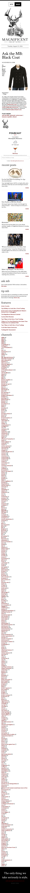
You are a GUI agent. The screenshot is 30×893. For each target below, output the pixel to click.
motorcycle (4, 640)
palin (2, 674)
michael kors (4, 630)
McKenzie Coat (12, 104)
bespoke (3, 396)
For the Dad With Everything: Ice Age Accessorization (13, 180)
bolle (2, 406)
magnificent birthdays (7, 610)
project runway (5, 695)
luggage (3, 606)
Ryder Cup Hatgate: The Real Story (12, 269)
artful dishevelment (7, 370)
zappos (3, 864)
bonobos (3, 408)
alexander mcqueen (6, 358)
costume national (6, 465)
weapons (3, 843)
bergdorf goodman (6, 395)
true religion (4, 812)
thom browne (5, 789)
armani (3, 368)
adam (2, 353)
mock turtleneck (6, 634)
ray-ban (3, 705)
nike (2, 655)
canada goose (5, 425)
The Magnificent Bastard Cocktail (10, 314)
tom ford (3, 799)
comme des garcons (6, 451)
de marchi (4, 470)
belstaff (3, 388)
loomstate (4, 603)
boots (3, 410)
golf (2, 533)
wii (2, 850)
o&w (2, 660)
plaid (2, 686)
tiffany (3, 792)
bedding (3, 385)
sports (3, 757)
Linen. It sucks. (5, 306)
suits (2, 764)
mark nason (4, 617)
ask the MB (5, 115)
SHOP (18, 4)
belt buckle (4, 389)
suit (2, 762)
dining (3, 477)
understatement (6, 825)
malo (2, 613)
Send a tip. (17, 297)
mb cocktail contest (6, 624)
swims (3, 772)
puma (2, 699)
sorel (2, 752)
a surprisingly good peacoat (13, 106)
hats (2, 543)
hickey (3, 553)
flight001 (3, 510)
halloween (4, 540)
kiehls (3, 584)
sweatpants (4, 769)
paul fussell (4, 681)
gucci (2, 537)
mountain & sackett (7, 641)
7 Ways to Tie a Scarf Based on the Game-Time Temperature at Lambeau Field (14, 322)
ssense (3, 758)
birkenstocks (5, 399)
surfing (3, 766)
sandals (3, 726)
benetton (4, 394)
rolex (2, 716)
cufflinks (3, 468)
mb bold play (4, 623)
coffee (3, 444)
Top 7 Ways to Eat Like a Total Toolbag (12, 319)
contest (3, 454)
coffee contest (5, 446)
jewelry (3, 574)
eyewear (3, 498)
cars (2, 427)
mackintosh (4, 607)
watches (3, 841)
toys (2, 805)
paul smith (4, 682)
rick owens (4, 710)
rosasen (3, 717)
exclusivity (4, 496)
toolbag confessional (7, 803)
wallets (3, 837)
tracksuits (4, 808)
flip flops (3, 512)
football (3, 515)
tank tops (4, 776)
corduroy (3, 460)
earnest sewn (5, 485)
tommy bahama (5, 801)
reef (2, 707)
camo (2, 422)
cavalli (3, 430)
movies (3, 643)
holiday (3, 554)
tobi (2, 795)
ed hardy (3, 486)
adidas (3, 354)
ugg (2, 822)
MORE (27, 188)
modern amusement (7, 636)
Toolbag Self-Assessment (8, 330)
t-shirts (3, 775)
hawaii (3, 544)
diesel (14, 117)
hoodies (3, 555)
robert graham (5, 712)
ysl (2, 863)
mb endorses (4, 627)
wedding (3, 844)
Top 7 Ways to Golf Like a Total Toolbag (12, 325)
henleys (3, 550)
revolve (3, 709)
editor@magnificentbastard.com (17, 160)
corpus (3, 461)
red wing (3, 706)
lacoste (3, 586)
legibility (3, 596)
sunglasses (4, 765)
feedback (3, 505)
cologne (3, 450)
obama (3, 662)
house (3, 557)
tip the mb (4, 794)
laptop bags (4, 592)
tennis (3, 781)
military (3, 631)
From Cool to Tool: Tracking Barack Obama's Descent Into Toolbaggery (13, 311)
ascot (2, 371)
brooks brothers (5, 417)
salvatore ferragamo (7, 724)
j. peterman (4, 562)
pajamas (3, 672)
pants (2, 678)
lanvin (3, 589)
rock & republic (5, 713)
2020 (2, 341)
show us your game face (8, 744)
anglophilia (4, 365)
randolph (3, 703)
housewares (4, 558)
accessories (4, 351)
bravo (2, 416)
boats (2, 405)
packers (3, 671)
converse (3, 456)
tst (2, 815)
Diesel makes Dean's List (14, 109)
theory (3, 786)
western (3, 846)
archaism (3, 367)
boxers (3, 415)
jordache (3, 578)
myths (3, 648)
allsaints (3, 361)
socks (2, 751)
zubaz (3, 865)
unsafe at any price (6, 829)
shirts (3, 740)
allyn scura (4, 363)
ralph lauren (4, 702)
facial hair (4, 499)
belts (2, 391)
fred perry (4, 517)
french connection (6, 519)
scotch (3, 731)
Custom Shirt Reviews (7, 316)
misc (2, 633)
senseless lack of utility (8, 734)
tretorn (3, 810)
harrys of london (6, 541)
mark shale (4, 619)
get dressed (4, 524)
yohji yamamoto (5, 860)
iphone (3, 560)
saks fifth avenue (6, 721)
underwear (4, 826)
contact (3, 453)
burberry (3, 419)
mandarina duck (5, 615)
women (3, 851)
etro (2, 494)
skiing (3, 745)
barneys (3, 382)
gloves (3, 531)
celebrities (4, 432)
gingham (3, 529)
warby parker (5, 839)
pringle (3, 692)
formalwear (4, 516)
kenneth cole (5, 582)
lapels (2, 591)
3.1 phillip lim (4, 344)
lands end (4, 588)
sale (2, 723)
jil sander (3, 575)
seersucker (4, 733)
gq (2, 534)
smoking (3, 748)
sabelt (3, 720)
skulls (2, 747)
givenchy (3, 530)
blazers (3, 401)
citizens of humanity (7, 439)
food (2, 513)
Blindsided (5, 222)
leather (3, 595)
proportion (4, 696)
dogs (2, 479)
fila (2, 506)
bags (2, 375)
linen (2, 599)
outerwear (19, 115)
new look (3, 654)
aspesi (3, 374)
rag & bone (4, 700)
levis (2, 598)
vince (2, 833)
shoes (3, 741)
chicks (3, 436)
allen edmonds (5, 360)
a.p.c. (2, 350)
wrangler (3, 855)
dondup (3, 482)
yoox (2, 861)
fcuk (2, 502)
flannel (3, 508)
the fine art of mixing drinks (9, 783)
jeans (2, 572)
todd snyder (4, 796)
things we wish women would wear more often (14, 788)
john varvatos (5, 576)
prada (2, 691)
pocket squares (5, 688)
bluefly (3, 402)
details (3, 474)
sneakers (3, 750)
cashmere (4, 429)
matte (3, 620)
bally (2, 378)
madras (3, 609)
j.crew (2, 564)
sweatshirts (4, 771)
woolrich (3, 853)
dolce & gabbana (5, 481)
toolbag (3, 802)
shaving (3, 738)
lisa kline (3, 600)
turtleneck (4, 818)
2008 (2, 337)
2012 (2, 339)
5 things (3, 346)
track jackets (5, 806)
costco (3, 464)
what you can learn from (8, 847)
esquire (3, 491)
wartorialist (4, 840)
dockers (3, 478)
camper (3, 423)
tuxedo (3, 819)
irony (2, 561)
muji (2, 645)
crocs (2, 467)
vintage (3, 834)
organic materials (6, 668)
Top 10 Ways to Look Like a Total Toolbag (13, 308)
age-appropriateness (7, 357)
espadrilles (4, 489)
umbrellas (4, 823)
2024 (2, 343)
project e (3, 693)
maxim (3, 622)
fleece (3, 509)
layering (3, 593)
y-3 (2, 858)
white (2, 848)
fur (2, 522)
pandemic (4, 675)
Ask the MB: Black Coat (12, 55)
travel (3, 809)
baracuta (3, 381)
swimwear (4, 774)
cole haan (4, 448)
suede (3, 761)
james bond (4, 569)
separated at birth (6, 736)
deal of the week (6, 471)
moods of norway (6, 638)
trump (3, 813)
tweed (3, 820)
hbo (2, 546)
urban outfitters (5, 830)
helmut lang (4, 548)
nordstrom (4, 658)
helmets (3, 547)
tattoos (3, 779)
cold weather (5, 447)
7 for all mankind (6, 347)
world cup (4, 854)
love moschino (5, 605)
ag (2, 356)
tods (2, 798)
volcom (3, 836)
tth (2, 816)
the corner (4, 782)
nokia (2, 657)
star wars (3, 759)
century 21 (4, 434)
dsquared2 (4, 484)
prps (2, 698)
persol (3, 685)
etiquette (4, 492)
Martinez (15, 153)
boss (2, 412)
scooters (3, 730)
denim (3, 472)
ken (2, 581)
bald (2, 377)
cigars (3, 437)
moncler (3, 637)
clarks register (5, 441)
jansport (3, 571)
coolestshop (4, 457)
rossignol (3, 719)
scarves (3, 728)
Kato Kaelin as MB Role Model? (12, 202)
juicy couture (5, 579)
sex (2, 737)
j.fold (2, 565)
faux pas (3, 501)
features (3, 503)
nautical (3, 651)
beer (2, 387)
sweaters (3, 768)
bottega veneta (5, 413)
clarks (3, 440)
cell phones (4, 433)
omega (3, 665)
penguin (3, 684)
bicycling (3, 398)
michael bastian (5, 629)
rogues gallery (5, 714)
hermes (3, 551)
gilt (2, 527)
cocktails (3, 443)
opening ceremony (6, 667)
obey (2, 664)
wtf (2, 857)
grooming (4, 536)
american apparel (6, 364)
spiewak (12, 115)
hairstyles (4, 539)
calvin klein (4, 420)
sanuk (3, 727)
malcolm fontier (5, 612)
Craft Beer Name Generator (9, 327)
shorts (3, 743)
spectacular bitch (6, 754)
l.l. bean (3, 585)
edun (2, 488)
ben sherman (4, 392)
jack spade (4, 567)
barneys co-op (5, 384)
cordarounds (5, 458)
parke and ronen (5, 679)
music (2, 647)
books (3, 409)
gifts (2, 526)
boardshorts (4, 403)
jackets (3, 568)
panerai (3, 676)
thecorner (4, 785)
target (3, 778)
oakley (3, 661)
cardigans (4, 426)
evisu (2, 495)
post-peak (4, 689)
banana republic (7, 117)
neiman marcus (5, 653)
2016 (2, 340)
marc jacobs (4, 616)
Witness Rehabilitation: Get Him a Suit (14, 247)
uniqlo (3, 827)
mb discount (4, 626)
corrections (4, 463)
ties (2, 791)
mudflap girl (4, 644)
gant (2, 523)
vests (2, 832)
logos (2, 602)
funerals (3, 520)
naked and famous (6, 650)
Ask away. (4, 286)
